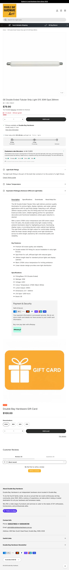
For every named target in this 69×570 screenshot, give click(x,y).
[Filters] (5, 462)
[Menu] (65, 11)
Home (4, 30)
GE (3, 103)
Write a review (34, 471)
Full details (62, 436)
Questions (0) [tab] (50, 456)
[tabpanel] (35, 250)
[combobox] (34, 20)
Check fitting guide (9, 177)
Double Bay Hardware (12, 565)
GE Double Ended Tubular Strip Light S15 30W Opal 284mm (22, 30)
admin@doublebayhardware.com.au (19, 527)
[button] (61, 11)
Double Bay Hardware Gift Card (20, 408)
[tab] (16, 199)
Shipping (13, 109)
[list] (34, 371)
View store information (12, 130)
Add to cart (46, 119)
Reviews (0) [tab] (18, 456)
